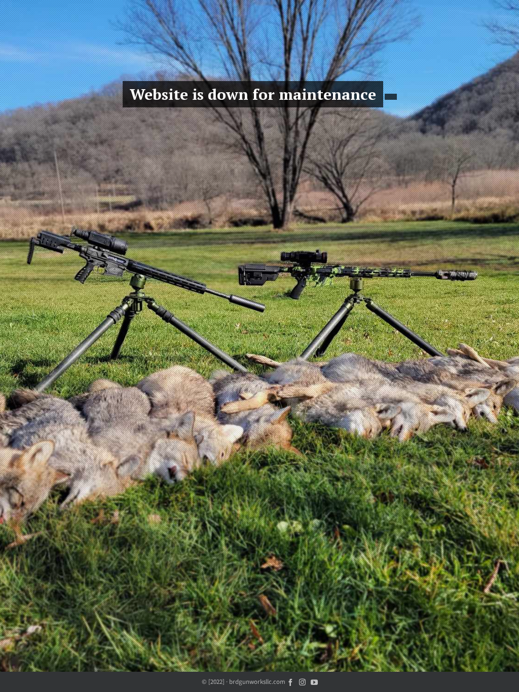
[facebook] (290, 681)
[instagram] (302, 681)
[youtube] (314, 681)
